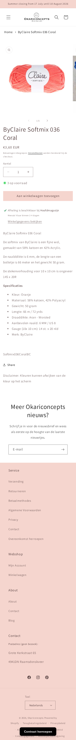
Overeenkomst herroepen (25, 539)
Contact (13, 529)
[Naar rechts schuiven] (47, 120)
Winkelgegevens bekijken (25, 221)
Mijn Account (17, 565)
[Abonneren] (62, 449)
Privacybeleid (57, 723)
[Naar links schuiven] (28, 120)
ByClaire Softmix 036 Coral (37, 32)
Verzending (16, 481)
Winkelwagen (17, 575)
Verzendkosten (35, 153)
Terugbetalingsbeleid (34, 723)
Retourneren (17, 491)
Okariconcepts (36, 717)
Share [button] (11, 365)
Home (8, 32)
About (12, 601)
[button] (8, 17)
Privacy (13, 520)
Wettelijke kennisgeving (51, 736)
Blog (11, 620)
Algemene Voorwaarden (24, 510)
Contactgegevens (24, 736)
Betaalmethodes (19, 501)
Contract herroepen (38, 731)
